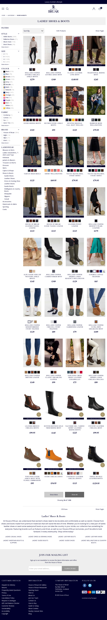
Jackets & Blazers (9, 160)
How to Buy (32, 603)
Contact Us (32, 601)
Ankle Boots (9, 36)
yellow (10, 108)
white (9, 105)
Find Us (30, 593)
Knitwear (6, 157)
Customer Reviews (8, 606)
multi (9, 87)
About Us (31, 595)
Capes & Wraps (8, 170)
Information (35, 580)
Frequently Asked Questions (11, 590)
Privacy (4, 593)
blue (9, 74)
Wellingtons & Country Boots (12, 190)
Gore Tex (8, 123)
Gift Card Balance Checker (10, 603)
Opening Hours (33, 590)
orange (10, 95)
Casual (6, 199)
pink (9, 97)
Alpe (6, 138)
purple (10, 100)
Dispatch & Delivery (8, 585)
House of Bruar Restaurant (37, 588)
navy (9, 92)
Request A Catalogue (9, 601)
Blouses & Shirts (8, 150)
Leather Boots (9, 184)
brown (10, 77)
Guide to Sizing (33, 606)
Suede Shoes (9, 176)
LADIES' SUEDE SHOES (67, 540)
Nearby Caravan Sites (35, 611)
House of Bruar (11, 132)
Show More (54, 495)
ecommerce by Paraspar (89, 598)
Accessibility (6, 611)
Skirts (5, 168)
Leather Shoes (9, 178)
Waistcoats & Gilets (10, 204)
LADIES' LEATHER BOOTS (67, 537)
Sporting (6, 207)
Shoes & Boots (8, 173)
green (10, 79)
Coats (5, 209)
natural (10, 90)
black (9, 71)
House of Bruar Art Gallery (37, 585)
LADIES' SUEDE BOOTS (40, 540)
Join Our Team (33, 598)
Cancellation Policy (8, 598)
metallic (9, 84)
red (9, 103)
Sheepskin (7, 194)
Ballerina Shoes (10, 39)
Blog (30, 614)
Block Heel (9, 42)
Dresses (6, 165)
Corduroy (8, 115)
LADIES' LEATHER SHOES (93, 537)
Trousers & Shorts (9, 163)
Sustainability (6, 608)
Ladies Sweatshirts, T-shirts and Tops (11, 154)
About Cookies (33, 608)
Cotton (7, 118)
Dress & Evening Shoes (12, 181)
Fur (5, 120)
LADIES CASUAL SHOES (13, 537)
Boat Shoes (9, 44)
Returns (4, 588)
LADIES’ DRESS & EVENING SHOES (40, 537)
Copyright (5, 614)
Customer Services (11, 580)
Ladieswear (7, 147)
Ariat (6, 140)
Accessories (7, 201)
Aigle (6, 135)
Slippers (7, 196)
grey (9, 82)
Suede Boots (9, 186)
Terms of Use (6, 595)
